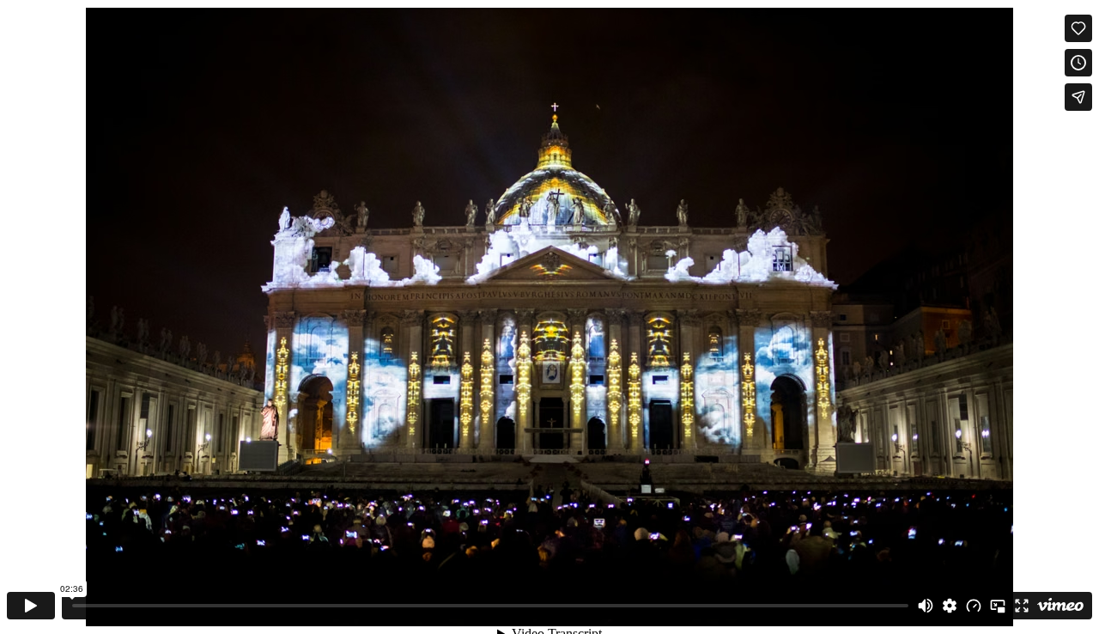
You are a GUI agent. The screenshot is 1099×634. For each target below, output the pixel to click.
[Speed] (973, 605)
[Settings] (949, 605)
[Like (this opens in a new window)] (1078, 28)
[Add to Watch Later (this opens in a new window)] (1078, 62)
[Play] (31, 605)
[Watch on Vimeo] (1060, 605)
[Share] (1078, 97)
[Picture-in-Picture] (997, 605)
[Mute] (925, 605)
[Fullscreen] (1021, 605)
